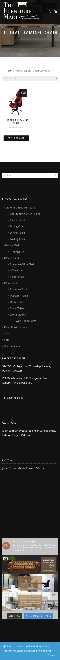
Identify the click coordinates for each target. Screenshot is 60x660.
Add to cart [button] (17, 138)
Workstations (18, 314)
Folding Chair (17, 239)
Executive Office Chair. (22, 264)
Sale (6, 333)
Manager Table (19, 295)
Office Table (17, 302)
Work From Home (26, 321)
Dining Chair (17, 226)
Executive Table (19, 289)
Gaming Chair (12, 245)
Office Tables (11, 283)
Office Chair (16, 270)
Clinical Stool (17, 220)
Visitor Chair (17, 276)
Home (9, 70)
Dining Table (17, 232)
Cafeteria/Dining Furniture (19, 207)
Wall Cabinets (12, 346)
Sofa (6, 339)
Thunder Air (17, 251)
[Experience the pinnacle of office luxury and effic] (11, 583)
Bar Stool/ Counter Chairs (25, 214)
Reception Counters (15, 327)
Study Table (17, 308)
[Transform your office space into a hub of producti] (11, 601)
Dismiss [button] (52, 655)
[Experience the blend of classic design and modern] (11, 564)
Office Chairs (11, 258)
